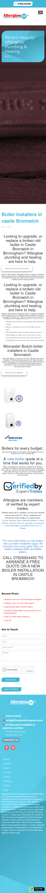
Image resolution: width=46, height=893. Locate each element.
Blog (5, 789)
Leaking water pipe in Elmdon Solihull (18, 607)
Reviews (7, 781)
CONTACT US (11, 739)
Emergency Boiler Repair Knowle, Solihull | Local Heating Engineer (22, 612)
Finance (7, 763)
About (6, 768)
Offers (6, 776)
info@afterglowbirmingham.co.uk (24, 720)
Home (6, 759)
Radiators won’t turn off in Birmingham (19, 603)
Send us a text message (14, 373)
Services (7, 772)
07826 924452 (24, 3)
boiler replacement (35, 318)
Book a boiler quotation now (17, 268)
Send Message (11, 680)
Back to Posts (11, 689)
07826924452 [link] (25, 557)
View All (7, 620)
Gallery (6, 785)
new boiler (16, 458)
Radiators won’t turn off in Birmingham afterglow (23, 599)
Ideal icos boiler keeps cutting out (17, 617)
